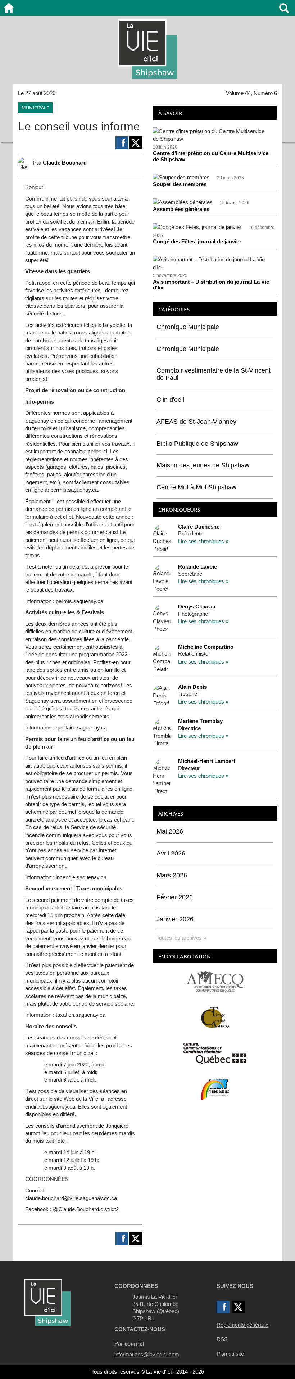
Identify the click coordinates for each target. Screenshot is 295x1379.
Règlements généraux (242, 1325)
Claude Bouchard (65, 163)
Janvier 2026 (175, 919)
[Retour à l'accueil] (8, 8)
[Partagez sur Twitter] (135, 142)
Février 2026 (174, 897)
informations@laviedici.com (146, 1354)
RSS (222, 1339)
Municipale (35, 107)
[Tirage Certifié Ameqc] (215, 1017)
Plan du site (230, 1354)
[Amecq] (215, 981)
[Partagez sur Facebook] (121, 142)
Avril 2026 (170, 853)
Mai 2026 (169, 831)
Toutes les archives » (181, 938)
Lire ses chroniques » (203, 541)
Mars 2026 (171, 875)
